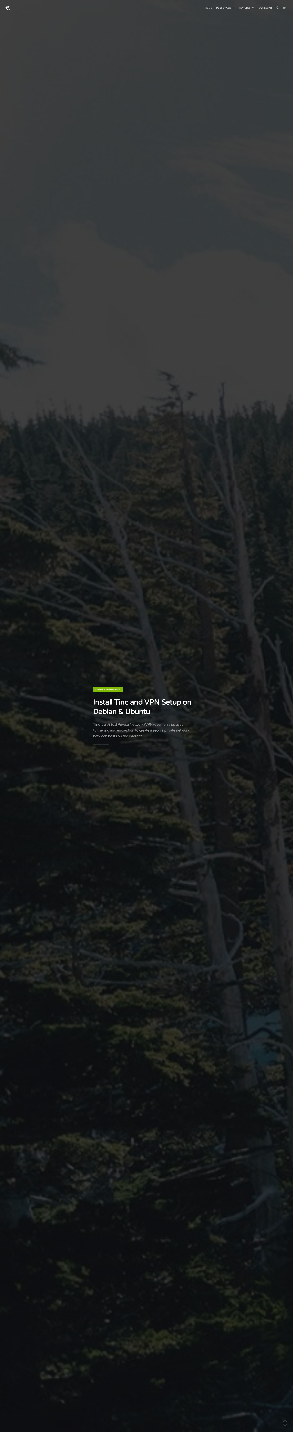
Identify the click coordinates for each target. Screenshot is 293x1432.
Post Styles (223, 8)
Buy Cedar (265, 8)
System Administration (108, 689)
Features (244, 8)
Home (208, 8)
